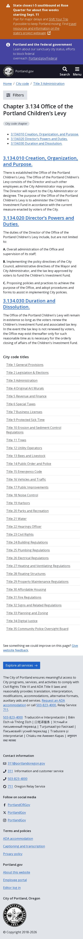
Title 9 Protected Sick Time (25, 420)
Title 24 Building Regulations (27, 542)
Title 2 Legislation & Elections (27, 372)
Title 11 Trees (16, 440)
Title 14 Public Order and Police (28, 464)
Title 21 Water (16, 519)
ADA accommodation (18, 838)
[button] (64, 71)
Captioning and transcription (24, 846)
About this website (16, 872)
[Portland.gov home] (18, 71)
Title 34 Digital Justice (21, 621)
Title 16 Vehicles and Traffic (26, 479)
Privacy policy (12, 854)
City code (22, 83)
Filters (18, 95)
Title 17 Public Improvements (27, 487)
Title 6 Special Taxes (21, 404)
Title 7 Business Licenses (24, 412)
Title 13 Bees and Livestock (25, 456)
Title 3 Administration (48, 83)
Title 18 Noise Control (22, 495)
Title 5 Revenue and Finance (26, 396)
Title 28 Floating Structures (26, 574)
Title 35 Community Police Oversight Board (37, 629)
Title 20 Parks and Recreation (27, 511)
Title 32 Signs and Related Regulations (34, 605)
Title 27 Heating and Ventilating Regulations (38, 566)
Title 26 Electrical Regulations (27, 558)
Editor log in (12, 888)
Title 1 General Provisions (24, 365)
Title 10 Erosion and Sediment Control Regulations (33, 429)
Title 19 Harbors (18, 503)
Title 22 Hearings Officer (24, 526)
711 (5, 710)
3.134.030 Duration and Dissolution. (36, 143)
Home (7, 83)
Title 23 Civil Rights (20, 534)
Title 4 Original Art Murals (25, 388)
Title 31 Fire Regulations (23, 597)
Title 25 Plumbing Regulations (28, 550)
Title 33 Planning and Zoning (27, 613)
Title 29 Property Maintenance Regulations (37, 581)
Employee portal (15, 880)
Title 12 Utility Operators (24, 448)
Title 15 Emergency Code (24, 471)
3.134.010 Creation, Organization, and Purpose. (45, 134)
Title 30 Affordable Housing (26, 589)
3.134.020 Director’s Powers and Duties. (39, 139)
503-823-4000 (46, 705)
